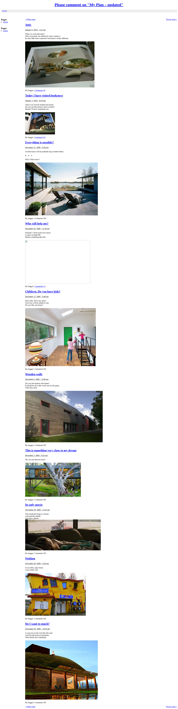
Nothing (30, 558)
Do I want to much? (37, 623)
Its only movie (34, 504)
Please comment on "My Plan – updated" (89, 5)
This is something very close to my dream (50, 450)
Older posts (30, 19)
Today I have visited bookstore (44, 95)
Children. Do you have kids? (42, 291)
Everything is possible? (39, 142)
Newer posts (171, 19)
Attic (28, 24)
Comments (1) (40, 286)
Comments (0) (40, 90)
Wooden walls (33, 374)
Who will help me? (36, 223)
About (4, 11)
